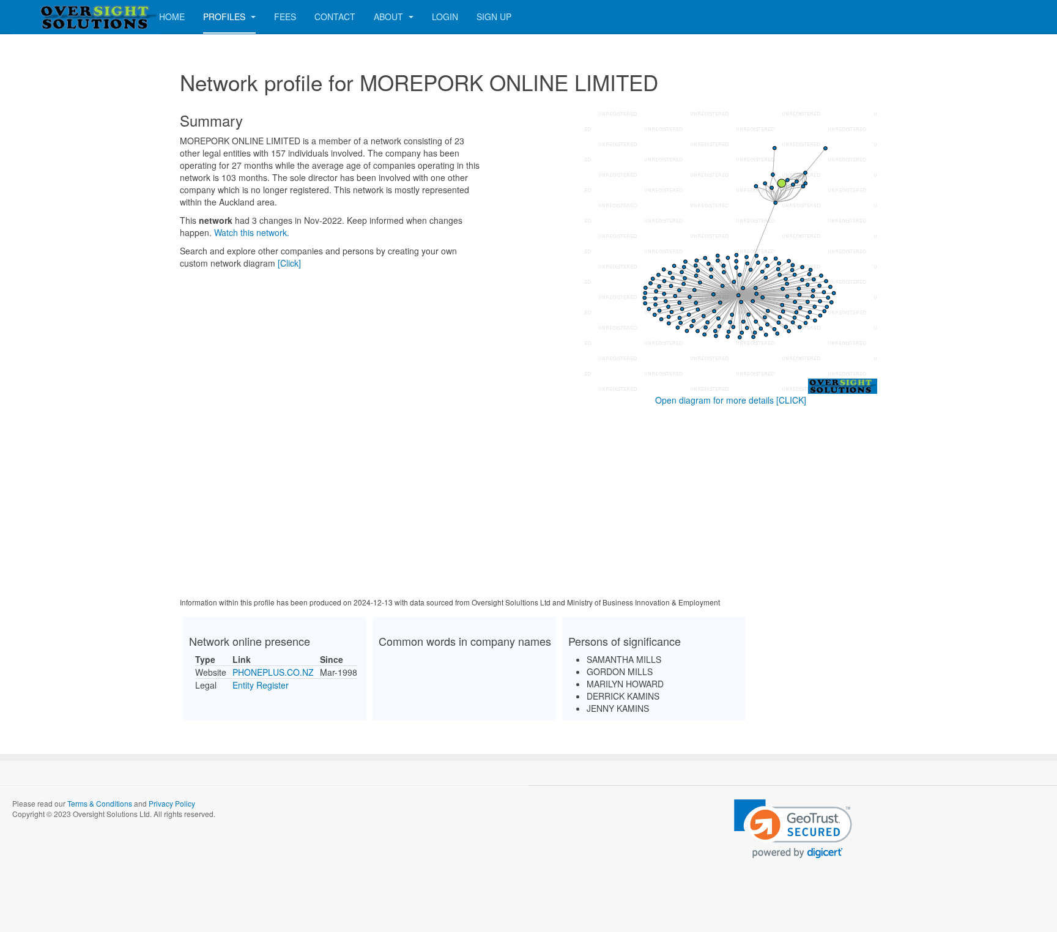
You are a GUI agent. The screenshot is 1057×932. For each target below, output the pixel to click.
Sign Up (494, 16)
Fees (285, 16)
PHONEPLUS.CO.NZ (273, 672)
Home (172, 16)
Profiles (225, 16)
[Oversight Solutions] (61, 17)
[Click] (289, 263)
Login (445, 16)
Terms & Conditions (99, 803)
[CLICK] (791, 400)
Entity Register (260, 685)
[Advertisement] (528, 504)
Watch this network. (251, 232)
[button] (793, 829)
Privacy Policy (172, 803)
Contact (334, 16)
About (390, 16)
